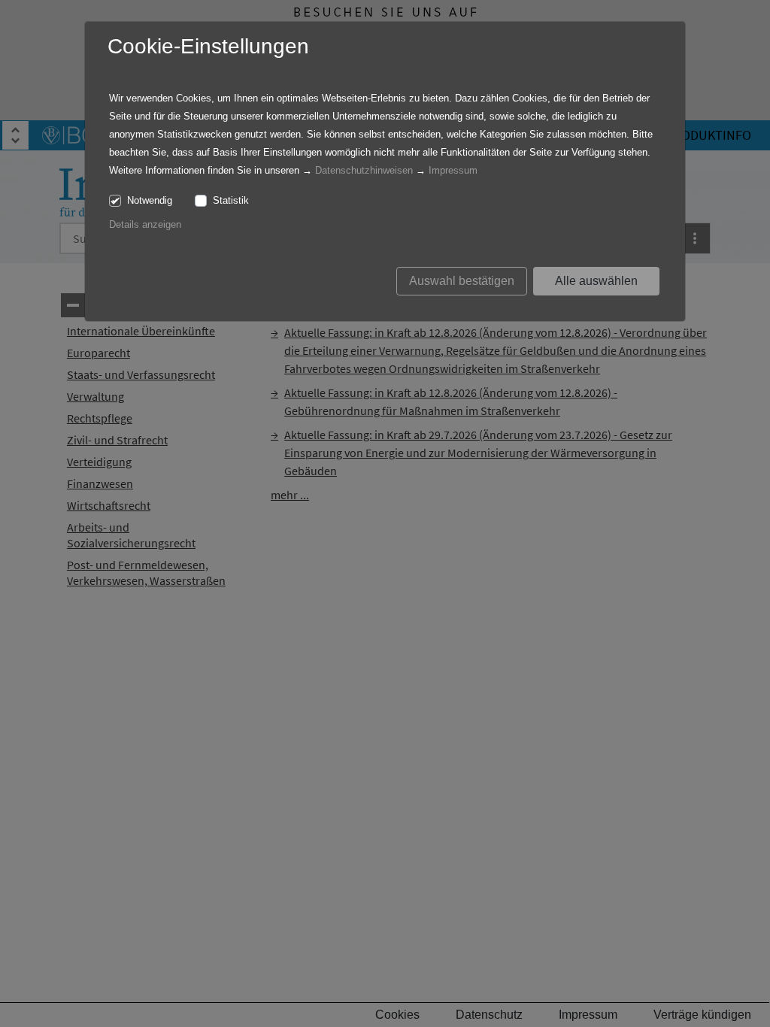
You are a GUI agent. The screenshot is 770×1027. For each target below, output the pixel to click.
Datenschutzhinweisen (364, 170)
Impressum (453, 170)
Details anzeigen (145, 224)
